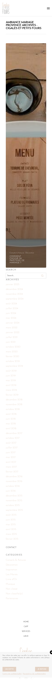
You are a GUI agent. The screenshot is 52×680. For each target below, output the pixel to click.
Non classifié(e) (14, 593)
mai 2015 (11, 524)
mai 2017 (11, 457)
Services (26, 631)
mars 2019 (11, 390)
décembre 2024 (14, 289)
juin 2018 (11, 419)
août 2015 (11, 515)
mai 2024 (11, 318)
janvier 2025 (12, 284)
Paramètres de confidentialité (34, 674)
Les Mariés (12, 574)
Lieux (26, 636)
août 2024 (11, 303)
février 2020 (12, 356)
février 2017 (12, 471)
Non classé (11, 589)
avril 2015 (11, 529)
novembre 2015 (14, 500)
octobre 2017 (13, 438)
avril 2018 (11, 428)
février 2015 (12, 539)
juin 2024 (11, 313)
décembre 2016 (14, 476)
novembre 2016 (14, 481)
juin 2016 (11, 491)
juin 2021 (11, 342)
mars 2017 (11, 467)
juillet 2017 (12, 447)
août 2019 (11, 371)
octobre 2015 (13, 505)
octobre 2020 (13, 347)
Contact (11, 547)
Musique (10, 584)
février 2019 (12, 395)
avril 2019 (11, 385)
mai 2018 (11, 423)
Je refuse (42, 669)
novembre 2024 (14, 294)
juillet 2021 (12, 337)
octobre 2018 (13, 409)
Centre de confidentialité (12, 674)
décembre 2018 (14, 399)
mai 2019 (11, 380)
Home (26, 622)
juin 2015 (11, 519)
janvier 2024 (12, 323)
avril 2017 (11, 462)
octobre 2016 (13, 486)
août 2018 (11, 414)
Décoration (29, 253)
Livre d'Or (11, 579)
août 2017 (11, 443)
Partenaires (12, 598)
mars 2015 (11, 534)
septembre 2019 (14, 366)
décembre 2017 (14, 433)
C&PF (26, 627)
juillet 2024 (12, 308)
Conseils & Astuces (17, 253)
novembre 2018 (14, 404)
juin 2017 (11, 452)
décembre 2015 (14, 495)
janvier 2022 (12, 332)
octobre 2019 (13, 361)
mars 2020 (12, 351)
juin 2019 (11, 375)
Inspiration (11, 569)
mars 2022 (11, 327)
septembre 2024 (14, 299)
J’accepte (9, 669)
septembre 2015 (14, 510)
